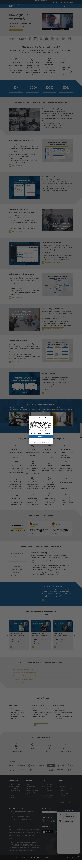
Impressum (47, 442)
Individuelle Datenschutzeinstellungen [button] (41, 440)
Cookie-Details (35, 442)
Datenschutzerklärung (41, 442)
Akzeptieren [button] (41, 436)
